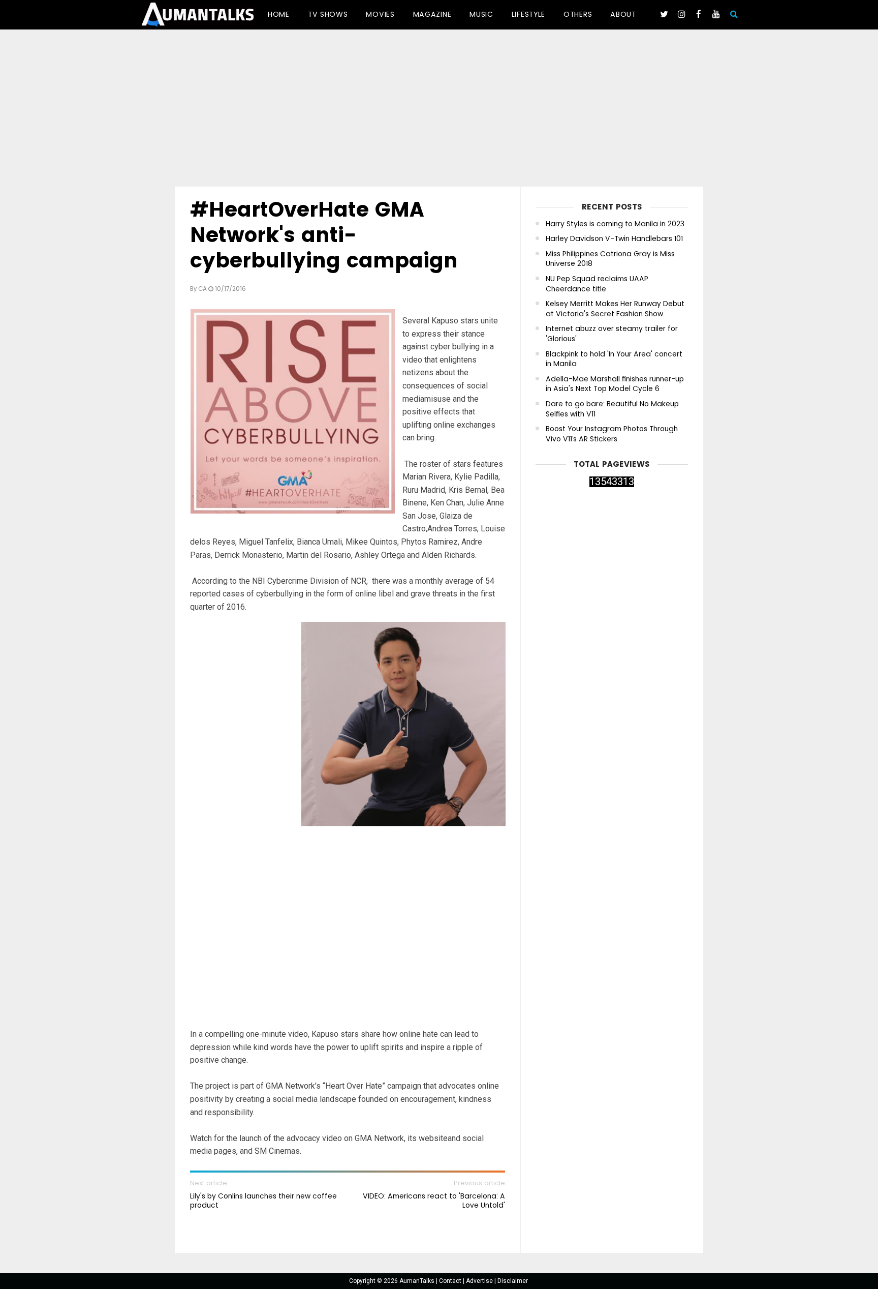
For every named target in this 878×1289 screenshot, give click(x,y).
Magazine (432, 14)
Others (577, 14)
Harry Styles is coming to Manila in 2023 (615, 224)
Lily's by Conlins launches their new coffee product (263, 1200)
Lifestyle (528, 14)
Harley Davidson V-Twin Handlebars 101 (614, 239)
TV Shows (328, 14)
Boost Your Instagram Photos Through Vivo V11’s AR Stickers (612, 434)
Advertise (480, 1280)
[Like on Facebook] (698, 14)
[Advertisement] (439, 109)
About (623, 14)
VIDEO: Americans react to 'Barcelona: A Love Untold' (434, 1200)
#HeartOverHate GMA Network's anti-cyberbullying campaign (324, 235)
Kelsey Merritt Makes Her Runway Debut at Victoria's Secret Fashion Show (615, 309)
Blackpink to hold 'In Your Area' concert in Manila (614, 359)
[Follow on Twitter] (664, 14)
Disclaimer (512, 1280)
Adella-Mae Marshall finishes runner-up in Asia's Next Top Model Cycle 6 (615, 384)
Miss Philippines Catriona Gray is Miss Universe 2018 (610, 259)
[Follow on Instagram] (681, 14)
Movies (380, 14)
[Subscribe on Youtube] (716, 14)
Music (481, 14)
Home (279, 14)
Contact (451, 1280)
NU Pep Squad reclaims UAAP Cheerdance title (597, 284)
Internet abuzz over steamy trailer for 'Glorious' (612, 334)
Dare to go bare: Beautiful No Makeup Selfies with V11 (612, 409)
